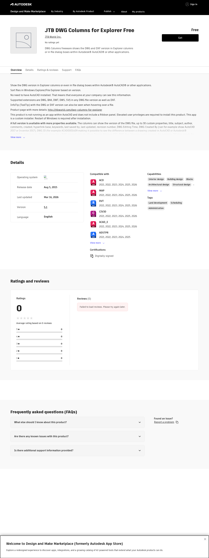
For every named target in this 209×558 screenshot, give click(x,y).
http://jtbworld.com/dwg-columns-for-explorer (75, 110)
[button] (78, 422)
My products (138, 11)
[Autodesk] (21, 4)
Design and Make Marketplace (28, 11)
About (124, 11)
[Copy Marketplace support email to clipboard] (177, 422)
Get (180, 38)
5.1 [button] (45, 207)
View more (16, 137)
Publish (107, 11)
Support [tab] (66, 70)
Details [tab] (29, 70)
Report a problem (164, 422)
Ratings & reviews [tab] (47, 70)
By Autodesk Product (83, 11)
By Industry (57, 11)
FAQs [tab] (78, 70)
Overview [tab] (16, 70)
